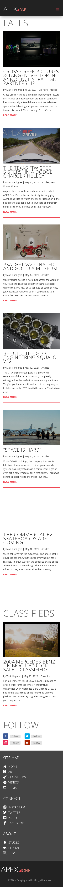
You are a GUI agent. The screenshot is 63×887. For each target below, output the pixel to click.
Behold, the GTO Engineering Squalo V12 (30, 357)
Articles (53, 89)
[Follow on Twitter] (27, 736)
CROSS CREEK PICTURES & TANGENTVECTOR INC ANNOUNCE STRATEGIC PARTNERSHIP (31, 77)
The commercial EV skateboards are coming (27, 538)
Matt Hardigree (14, 89)
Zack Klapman (13, 676)
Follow (15, 736)
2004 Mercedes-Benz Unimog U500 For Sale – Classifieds (29, 665)
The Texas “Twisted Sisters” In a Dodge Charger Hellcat (28, 171)
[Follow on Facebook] (5, 736)
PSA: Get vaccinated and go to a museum (30, 266)
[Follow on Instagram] (5, 742)
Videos (14, 186)
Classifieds (46, 676)
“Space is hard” (22, 449)
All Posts (43, 89)
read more (10, 115)
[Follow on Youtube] (27, 742)
